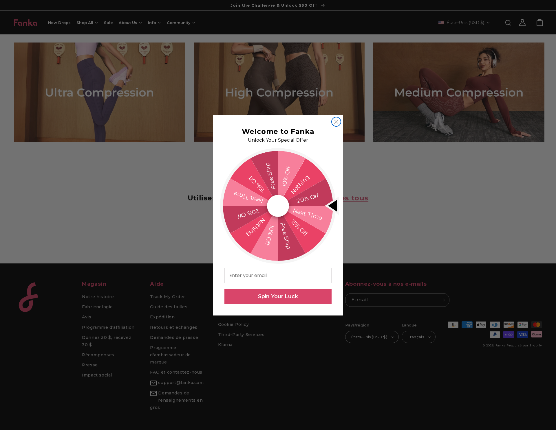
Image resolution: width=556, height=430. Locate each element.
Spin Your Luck (278, 296)
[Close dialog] (336, 121)
